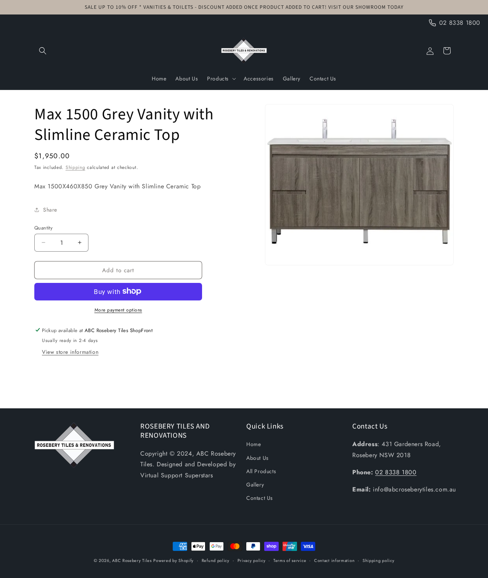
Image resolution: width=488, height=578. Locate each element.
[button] (42, 50)
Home (253, 444)
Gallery (255, 484)
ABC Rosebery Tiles (132, 560)
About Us (257, 458)
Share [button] (50, 209)
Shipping (75, 167)
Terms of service (289, 560)
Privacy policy (252, 560)
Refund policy (216, 560)
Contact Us (259, 498)
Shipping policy (379, 560)
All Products (261, 471)
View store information (70, 351)
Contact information (334, 560)
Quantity (43, 227)
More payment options (118, 309)
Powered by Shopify (173, 560)
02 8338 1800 (395, 472)
